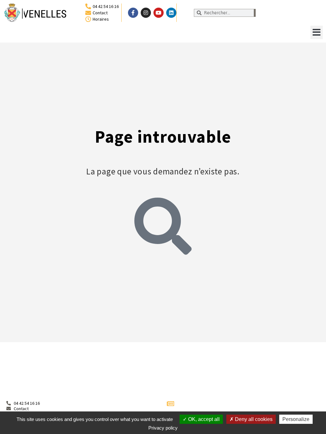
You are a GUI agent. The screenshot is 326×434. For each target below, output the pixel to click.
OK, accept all (203, 419)
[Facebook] (133, 13)
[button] (316, 32)
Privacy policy (163, 428)
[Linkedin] (171, 13)
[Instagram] (146, 13)
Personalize (295, 419)
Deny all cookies (253, 419)
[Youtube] (158, 13)
